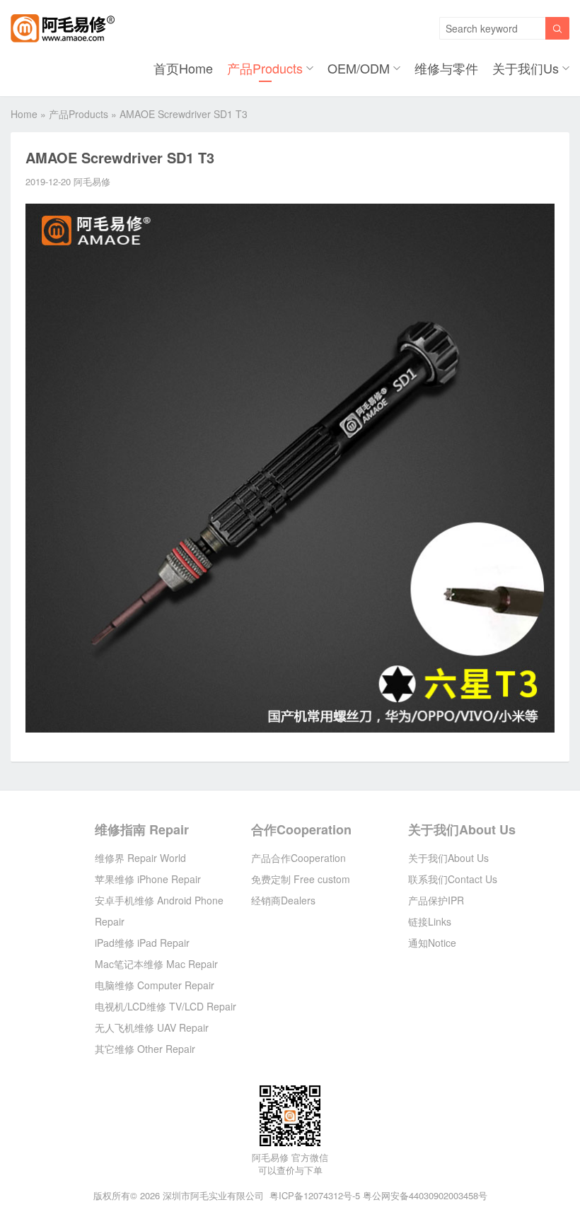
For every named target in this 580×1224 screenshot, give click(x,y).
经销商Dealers (283, 900)
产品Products (265, 68)
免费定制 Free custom (300, 879)
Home (24, 114)
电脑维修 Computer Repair (154, 985)
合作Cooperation (301, 829)
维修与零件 (446, 68)
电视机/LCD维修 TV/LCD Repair (165, 1006)
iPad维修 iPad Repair (142, 943)
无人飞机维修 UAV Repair (152, 1027)
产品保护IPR (436, 900)
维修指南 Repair (142, 829)
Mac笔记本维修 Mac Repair (156, 964)
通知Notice (432, 943)
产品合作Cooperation (298, 858)
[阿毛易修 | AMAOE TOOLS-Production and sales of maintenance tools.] (63, 28)
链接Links (429, 921)
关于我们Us (525, 68)
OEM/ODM (358, 68)
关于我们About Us (462, 829)
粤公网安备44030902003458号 (425, 1195)
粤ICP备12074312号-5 (314, 1195)
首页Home (183, 68)
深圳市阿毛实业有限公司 (213, 1195)
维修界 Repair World (140, 858)
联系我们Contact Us (452, 879)
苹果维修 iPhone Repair (148, 879)
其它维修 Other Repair (145, 1049)
